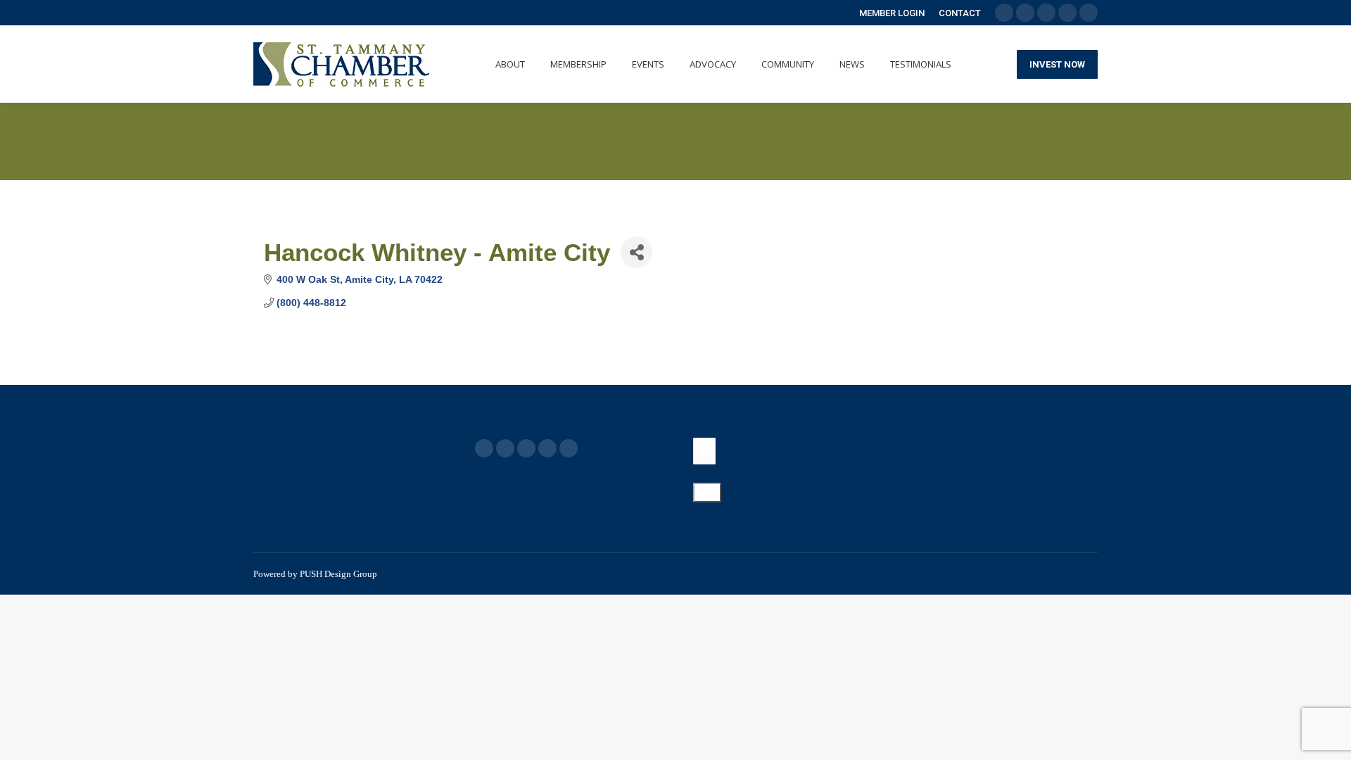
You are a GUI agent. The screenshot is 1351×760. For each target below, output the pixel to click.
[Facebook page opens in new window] (484, 448)
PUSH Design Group (338, 574)
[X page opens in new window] (505, 448)
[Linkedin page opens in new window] (547, 448)
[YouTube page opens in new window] (526, 448)
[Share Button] (636, 252)
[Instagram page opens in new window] (568, 448)
